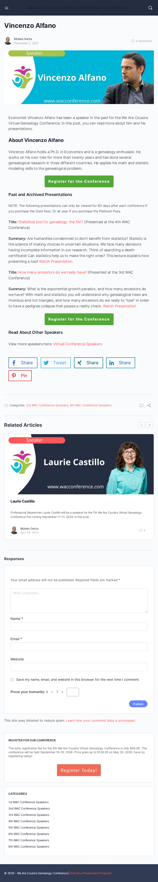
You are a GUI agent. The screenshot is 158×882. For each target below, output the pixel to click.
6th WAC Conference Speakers (28, 834)
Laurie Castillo (22, 501)
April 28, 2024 (29, 532)
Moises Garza (23, 39)
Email (16, 639)
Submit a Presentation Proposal (90, 873)
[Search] (150, 8)
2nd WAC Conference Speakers (29, 808)
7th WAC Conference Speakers (28, 840)
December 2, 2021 (26, 43)
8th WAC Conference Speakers (28, 846)
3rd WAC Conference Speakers (47, 405)
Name (16, 619)
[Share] (148, 406)
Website (17, 659)
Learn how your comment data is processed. (101, 720)
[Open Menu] (6, 7)
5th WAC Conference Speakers (28, 827)
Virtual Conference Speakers (77, 344)
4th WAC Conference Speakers (91, 405)
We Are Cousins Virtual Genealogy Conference (78, 7)
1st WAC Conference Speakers (28, 802)
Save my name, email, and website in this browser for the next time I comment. (77, 679)
